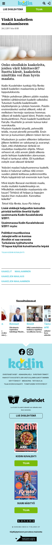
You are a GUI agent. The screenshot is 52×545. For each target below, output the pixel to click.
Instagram (30, 352)
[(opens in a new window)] (33, 400)
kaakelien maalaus (12, 276)
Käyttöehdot (15, 381)
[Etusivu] (25, 3)
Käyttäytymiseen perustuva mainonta (26, 532)
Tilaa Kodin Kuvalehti (12, 252)
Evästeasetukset (10, 374)
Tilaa (39, 9)
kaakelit (6, 271)
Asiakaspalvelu (25, 374)
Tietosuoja (37, 381)
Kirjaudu (48, 3)
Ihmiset (14, 323)
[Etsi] (44, 3)
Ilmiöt (30, 323)
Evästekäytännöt (41, 374)
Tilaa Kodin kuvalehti (13, 384)
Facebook (22, 352)
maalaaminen (23, 271)
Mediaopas (26, 381)
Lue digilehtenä (13, 9)
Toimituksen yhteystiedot (35, 384)
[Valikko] (3, 3)
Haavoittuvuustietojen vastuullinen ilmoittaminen (25, 378)
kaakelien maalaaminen (15, 281)
